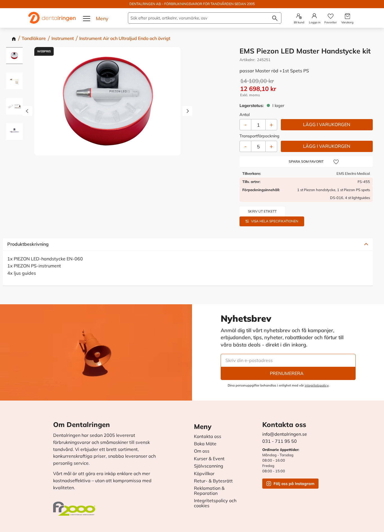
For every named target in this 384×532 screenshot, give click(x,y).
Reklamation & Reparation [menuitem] (209, 491)
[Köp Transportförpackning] (327, 146)
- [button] (245, 146)
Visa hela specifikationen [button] (274, 221)
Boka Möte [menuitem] (205, 443)
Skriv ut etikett (262, 211)
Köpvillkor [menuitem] (204, 473)
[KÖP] (327, 124)
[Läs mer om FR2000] (75, 506)
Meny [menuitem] (202, 426)
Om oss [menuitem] (201, 451)
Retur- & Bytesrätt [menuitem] (213, 481)
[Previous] (27, 111)
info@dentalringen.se (284, 434)
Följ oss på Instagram (294, 483)
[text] (306, 88)
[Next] (187, 111)
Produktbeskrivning (28, 244)
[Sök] (274, 18)
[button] (87, 18)
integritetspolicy (317, 385)
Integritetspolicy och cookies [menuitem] (215, 503)
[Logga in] (314, 16)
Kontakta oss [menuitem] (207, 436)
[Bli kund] (298, 16)
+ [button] (271, 146)
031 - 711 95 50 (279, 441)
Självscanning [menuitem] (208, 466)
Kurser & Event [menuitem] (209, 458)
